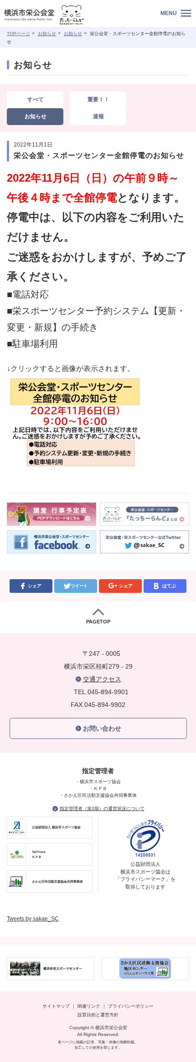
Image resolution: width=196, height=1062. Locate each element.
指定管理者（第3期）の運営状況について (102, 808)
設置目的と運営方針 (98, 1014)
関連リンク (88, 1006)
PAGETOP (98, 621)
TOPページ (18, 33)
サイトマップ (56, 1006)
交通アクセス (102, 679)
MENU (168, 13)
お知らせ (47, 33)
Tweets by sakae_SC (33, 919)
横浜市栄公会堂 (56, 16)
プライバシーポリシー (131, 1006)
